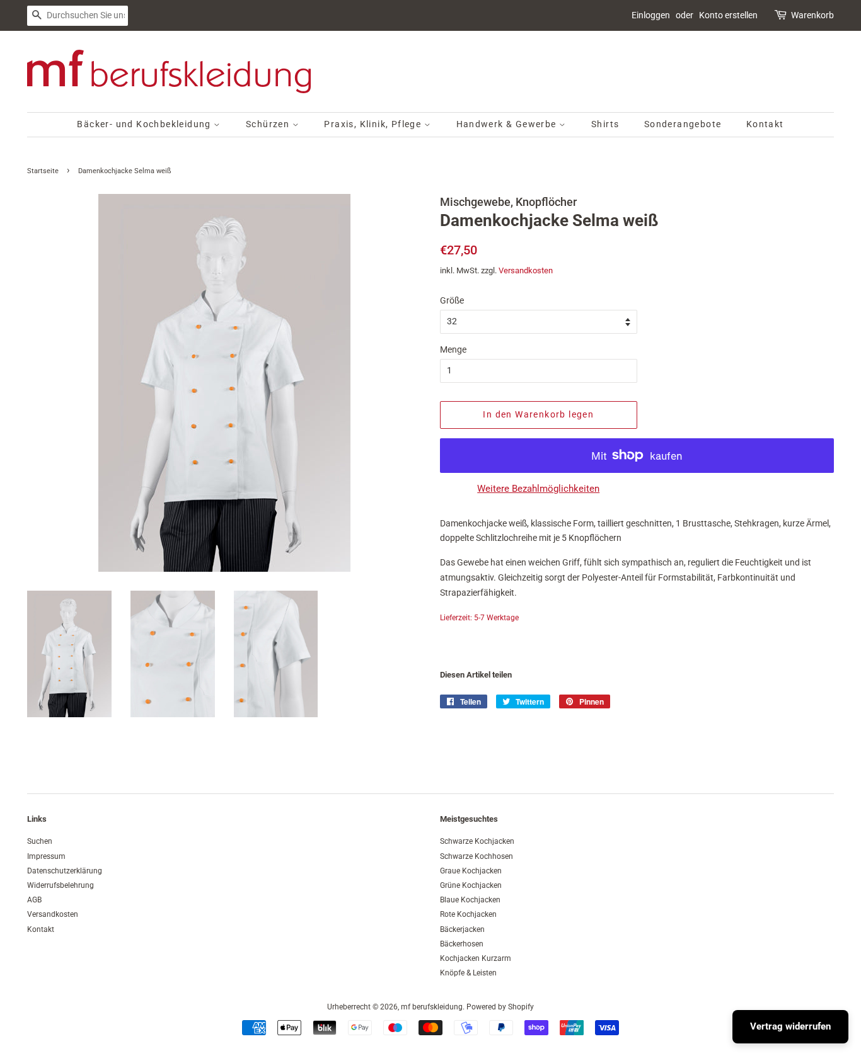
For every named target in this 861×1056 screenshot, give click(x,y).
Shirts (605, 124)
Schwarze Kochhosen (476, 856)
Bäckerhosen (461, 944)
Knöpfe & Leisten (468, 972)
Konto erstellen (728, 15)
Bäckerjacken (462, 929)
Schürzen (269, 124)
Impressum (46, 856)
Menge (453, 349)
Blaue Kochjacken (470, 899)
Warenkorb (812, 15)
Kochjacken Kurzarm (475, 958)
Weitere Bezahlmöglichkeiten (538, 488)
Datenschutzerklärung (64, 870)
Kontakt (765, 124)
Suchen (39, 841)
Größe (452, 300)
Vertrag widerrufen (790, 1026)
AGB (34, 899)
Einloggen (651, 15)
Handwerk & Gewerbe (508, 124)
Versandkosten (526, 270)
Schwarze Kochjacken (477, 841)
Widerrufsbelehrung (60, 885)
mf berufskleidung (432, 1006)
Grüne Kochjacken (471, 885)
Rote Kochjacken (468, 914)
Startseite (43, 171)
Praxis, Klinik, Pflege (374, 124)
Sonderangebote (683, 124)
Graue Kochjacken (471, 870)
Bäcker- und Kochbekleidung (145, 124)
